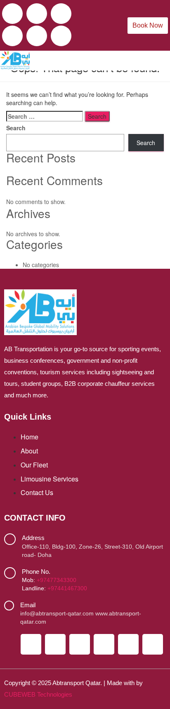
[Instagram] (61, 13)
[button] (159, 60)
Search (16, 128)
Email (27, 604)
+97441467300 (67, 588)
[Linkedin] (36, 36)
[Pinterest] (61, 36)
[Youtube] (12, 36)
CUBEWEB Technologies (38, 694)
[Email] (9, 605)
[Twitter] (36, 13)
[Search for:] (44, 116)
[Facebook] (12, 13)
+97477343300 (56, 580)
